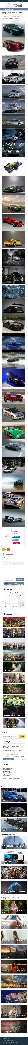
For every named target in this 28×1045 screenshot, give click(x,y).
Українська (20, 584)
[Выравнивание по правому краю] (19, 562)
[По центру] (16, 562)
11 (8, 602)
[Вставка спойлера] (15, 564)
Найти (22, 736)
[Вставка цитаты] (10, 564)
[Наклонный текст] (7, 562)
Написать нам (6, 1038)
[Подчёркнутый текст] (9, 562)
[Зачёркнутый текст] (11, 562)
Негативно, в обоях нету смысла (14, 756)
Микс (17, 18)
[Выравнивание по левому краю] (14, 562)
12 (10, 602)
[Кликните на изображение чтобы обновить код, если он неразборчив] (9, 585)
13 (13, 602)
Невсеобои (13, 5)
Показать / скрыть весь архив (11, 778)
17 (5, 604)
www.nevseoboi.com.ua (8, 1040)
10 (5, 602)
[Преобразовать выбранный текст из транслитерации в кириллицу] (12, 564)
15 (20, 602)
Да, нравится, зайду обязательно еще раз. (13, 751)
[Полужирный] (4, 562)
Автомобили (12, 18)
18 (8, 604)
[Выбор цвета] (4, 564)
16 (23, 602)
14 (16, 602)
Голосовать (8, 759)
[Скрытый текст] (7, 564)
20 (13, 604)
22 (20, 604)
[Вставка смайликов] (22, 562)
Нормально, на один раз (11, 754)
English (9, 584)
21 (16, 604)
